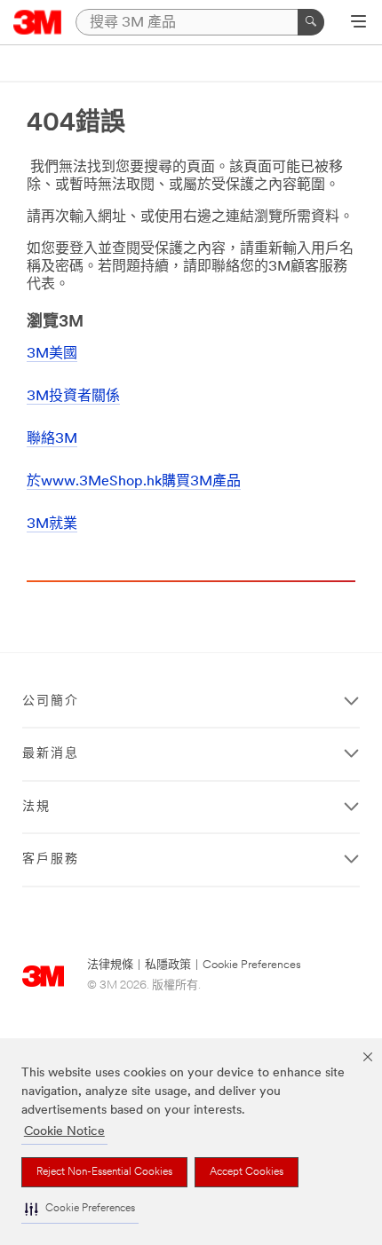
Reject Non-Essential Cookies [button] (104, 1172)
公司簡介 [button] (50, 701)
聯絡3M (52, 439)
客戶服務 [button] (50, 859)
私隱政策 (168, 965)
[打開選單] (358, 23)
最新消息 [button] (50, 753)
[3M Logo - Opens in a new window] (37, 22)
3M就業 (52, 524)
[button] (80, 1209)
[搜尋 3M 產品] (311, 22)
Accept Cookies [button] (246, 1172)
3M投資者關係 (73, 397)
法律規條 (110, 965)
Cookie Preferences (252, 965)
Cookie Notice (64, 1132)
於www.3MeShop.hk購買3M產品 (134, 482)
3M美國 (52, 354)
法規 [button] (36, 807)
